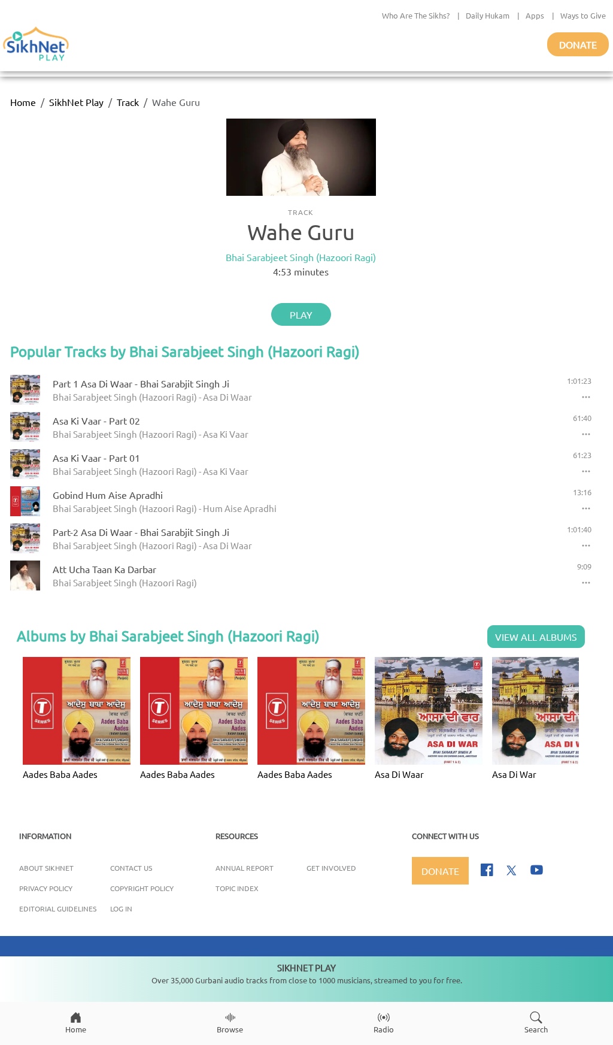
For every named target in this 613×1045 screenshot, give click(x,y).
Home (23, 102)
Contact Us (131, 868)
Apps (535, 15)
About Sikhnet (46, 868)
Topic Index (237, 888)
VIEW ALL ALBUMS (536, 637)
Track (128, 102)
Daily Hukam (487, 15)
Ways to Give (583, 15)
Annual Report (245, 868)
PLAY (301, 314)
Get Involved (331, 868)
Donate (578, 44)
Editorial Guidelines (57, 908)
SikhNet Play (76, 102)
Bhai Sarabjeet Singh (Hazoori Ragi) (301, 257)
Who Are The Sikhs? (416, 15)
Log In (121, 908)
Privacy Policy (45, 888)
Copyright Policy (142, 888)
